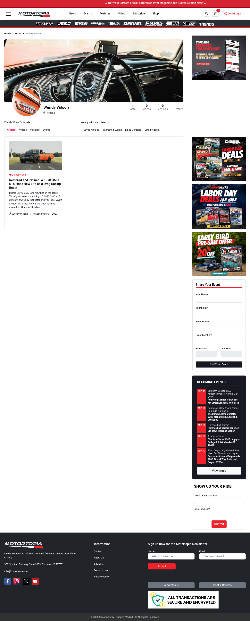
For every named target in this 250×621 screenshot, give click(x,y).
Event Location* (204, 335)
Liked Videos (152, 129)
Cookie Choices (222, 585)
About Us (99, 557)
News (72, 13)
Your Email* (202, 308)
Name (151, 551)
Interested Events (112, 129)
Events (88, 13)
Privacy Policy (101, 576)
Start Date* (201, 348)
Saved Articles (91, 129)
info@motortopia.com (16, 571)
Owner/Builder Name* (205, 495)
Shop (156, 13)
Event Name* (203, 321)
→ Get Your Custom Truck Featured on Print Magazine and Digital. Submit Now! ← (143, 3)
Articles (11, 129)
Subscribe (139, 13)
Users (18, 33)
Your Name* (202, 294)
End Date (226, 348)
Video (121, 13)
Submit (219, 524)
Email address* (202, 509)
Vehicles (35, 129)
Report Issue (171, 585)
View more (219, 471)
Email (202, 551)
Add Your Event (219, 364)
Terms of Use (101, 570)
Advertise (99, 564)
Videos (23, 129)
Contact (98, 551)
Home (7, 33)
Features (105, 13)
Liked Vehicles (133, 129)
